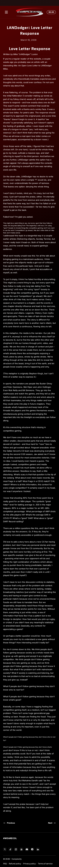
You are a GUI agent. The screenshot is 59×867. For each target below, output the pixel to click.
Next (50, 823)
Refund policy (15, 863)
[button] (51, 12)
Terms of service (45, 863)
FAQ (5, 863)
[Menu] (6, 12)
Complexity (17, 859)
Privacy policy (29, 863)
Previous (11, 823)
